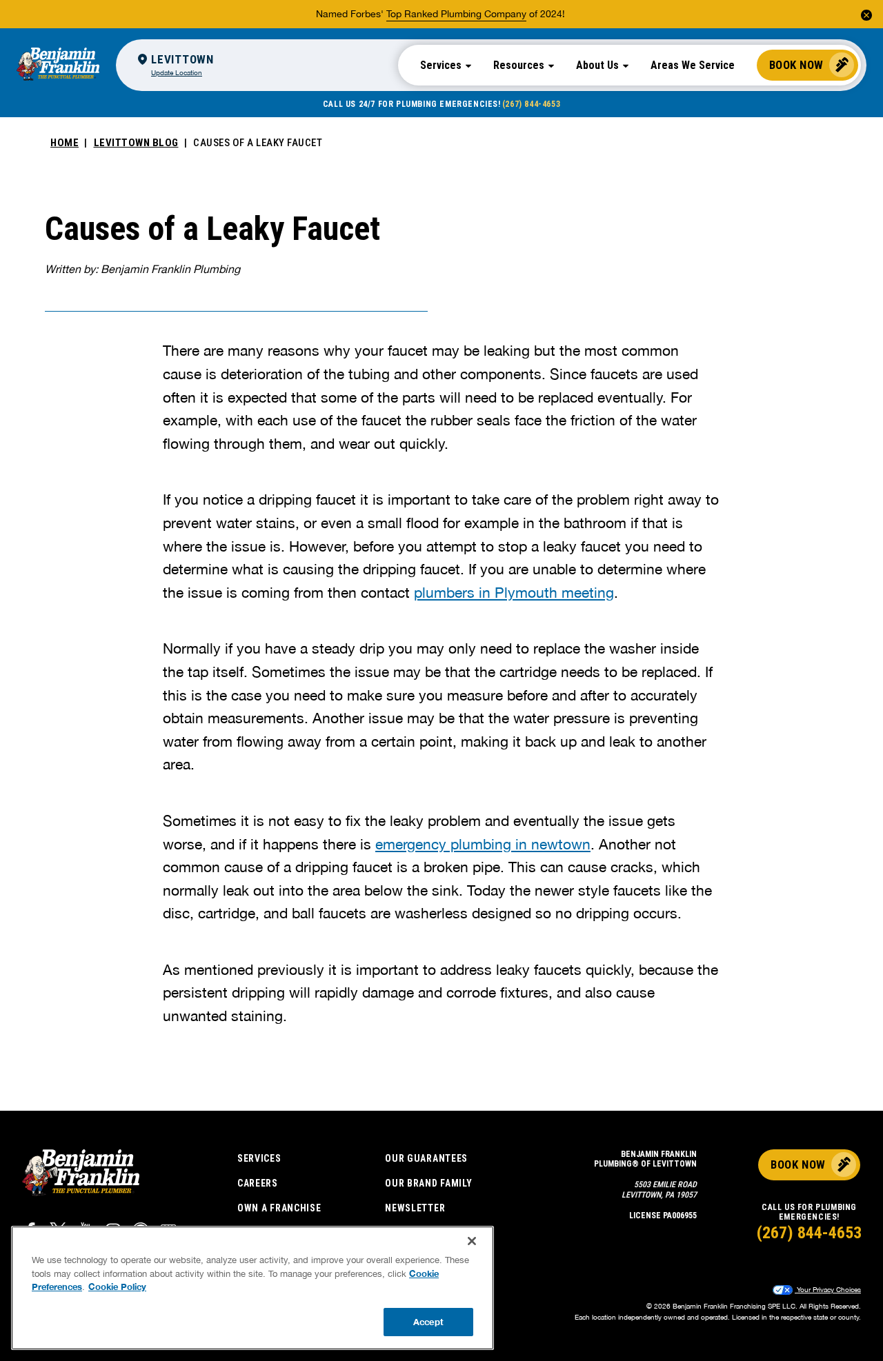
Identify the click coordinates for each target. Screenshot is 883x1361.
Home (64, 143)
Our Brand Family (428, 1183)
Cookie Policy (117, 1286)
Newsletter (415, 1207)
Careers (257, 1183)
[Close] (472, 1241)
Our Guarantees (426, 1158)
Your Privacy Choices (828, 1289)
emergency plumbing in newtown (483, 844)
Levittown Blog (136, 143)
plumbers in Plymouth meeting (514, 592)
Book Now (796, 65)
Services (259, 1158)
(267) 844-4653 (531, 104)
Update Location (176, 72)
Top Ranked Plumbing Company (456, 13)
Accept (428, 1321)
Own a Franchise (279, 1207)
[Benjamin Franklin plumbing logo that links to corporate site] (58, 65)
